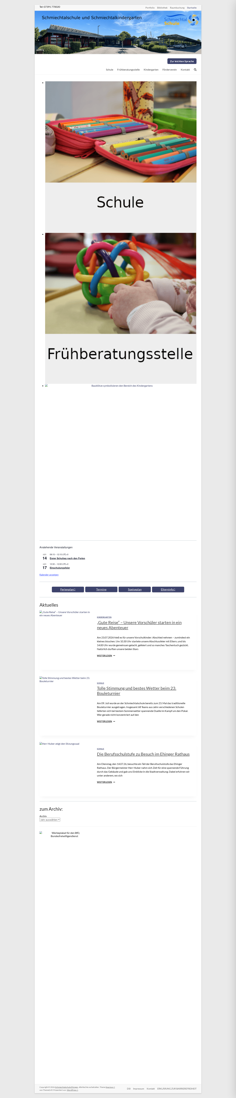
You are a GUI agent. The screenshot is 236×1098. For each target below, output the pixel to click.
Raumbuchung (177, 7)
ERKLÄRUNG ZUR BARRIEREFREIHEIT (177, 1088)
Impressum (138, 1088)
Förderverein (169, 69)
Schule (109, 69)
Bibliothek (162, 7)
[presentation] (65, 627)
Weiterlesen (106, 655)
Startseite (192, 7)
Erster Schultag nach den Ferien (67, 558)
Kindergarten (151, 69)
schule (100, 683)
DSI (129, 1088)
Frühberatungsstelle (128, 69)
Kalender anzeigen (49, 574)
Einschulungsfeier (60, 567)
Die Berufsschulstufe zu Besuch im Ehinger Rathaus (143, 754)
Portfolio (150, 7)
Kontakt (185, 69)
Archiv (43, 816)
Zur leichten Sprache (182, 61)
